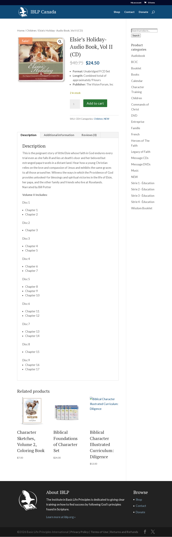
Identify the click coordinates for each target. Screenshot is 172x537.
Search (136, 35)
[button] (60, 42)
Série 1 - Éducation (142, 183)
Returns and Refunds (124, 532)
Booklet (136, 68)
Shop (117, 12)
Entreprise (137, 121)
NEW (106, 118)
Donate (143, 12)
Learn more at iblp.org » (61, 517)
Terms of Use (99, 532)
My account (136, 3)
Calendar (137, 81)
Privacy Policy (79, 532)
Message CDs (139, 158)
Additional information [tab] (59, 135)
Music (135, 170)
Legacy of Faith (140, 151)
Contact (129, 12)
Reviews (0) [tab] (89, 135)
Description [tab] (28, 135)
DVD (134, 115)
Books (135, 74)
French (135, 134)
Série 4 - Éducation (142, 202)
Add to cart (95, 103)
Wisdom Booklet (141, 208)
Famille (135, 128)
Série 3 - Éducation (142, 195)
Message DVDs (140, 164)
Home (20, 30)
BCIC (134, 62)
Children (31, 30)
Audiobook (138, 55)
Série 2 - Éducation (142, 189)
